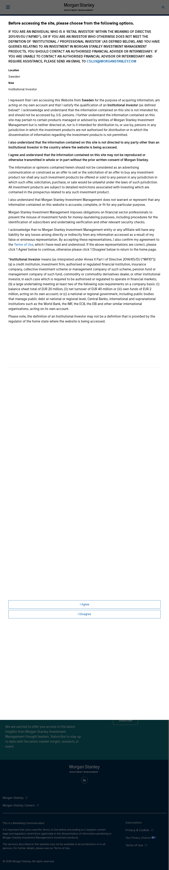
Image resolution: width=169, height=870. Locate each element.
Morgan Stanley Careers (19, 805)
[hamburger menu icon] (8, 7)
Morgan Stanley (13, 798)
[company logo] (79, 7)
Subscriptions (133, 822)
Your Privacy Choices (138, 837)
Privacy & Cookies (137, 830)
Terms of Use (23, 244)
